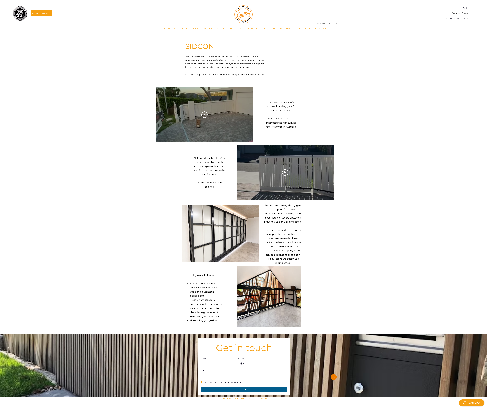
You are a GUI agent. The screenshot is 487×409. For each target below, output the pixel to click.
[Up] (334, 377)
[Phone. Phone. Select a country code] (242, 363)
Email (203, 370)
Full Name (206, 359)
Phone (241, 359)
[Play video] (204, 114)
